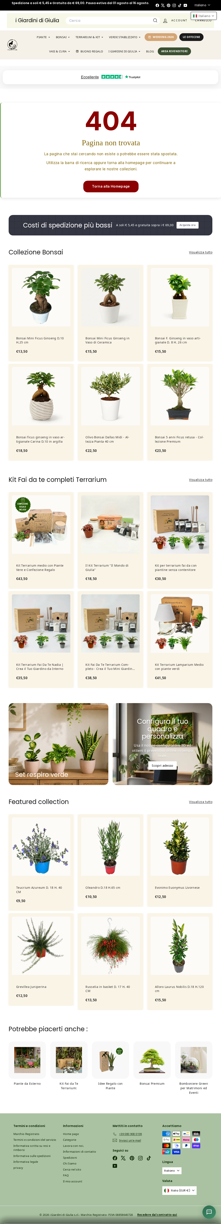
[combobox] (113, 21)
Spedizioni (70, 1158)
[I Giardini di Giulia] (12, 44)
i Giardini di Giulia (37, 20)
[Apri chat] (209, 1212)
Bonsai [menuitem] (61, 37)
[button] (203, 16)
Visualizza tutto (200, 252)
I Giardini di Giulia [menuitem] (123, 51)
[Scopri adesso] (162, 744)
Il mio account (72, 1181)
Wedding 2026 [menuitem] (163, 37)
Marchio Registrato (26, 1134)
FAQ (66, 1175)
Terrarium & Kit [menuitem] (88, 37)
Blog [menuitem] (150, 51)
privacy (18, 1168)
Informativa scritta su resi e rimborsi (31, 1148)
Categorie (69, 1140)
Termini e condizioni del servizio (34, 1140)
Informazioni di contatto (79, 1151)
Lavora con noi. (73, 1146)
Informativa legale (25, 1162)
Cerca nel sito (72, 1169)
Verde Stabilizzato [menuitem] (123, 37)
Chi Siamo (69, 1163)
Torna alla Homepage (111, 186)
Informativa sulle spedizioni (32, 1156)
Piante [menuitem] (42, 37)
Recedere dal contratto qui (157, 1215)
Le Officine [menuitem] (191, 37)
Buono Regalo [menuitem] (92, 51)
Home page (71, 1134)
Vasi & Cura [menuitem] (57, 51)
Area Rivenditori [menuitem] (174, 51)
